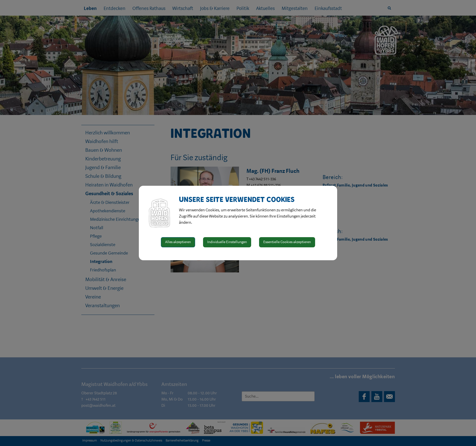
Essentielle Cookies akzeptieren (287, 242)
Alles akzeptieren (178, 242)
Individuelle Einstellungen (227, 242)
